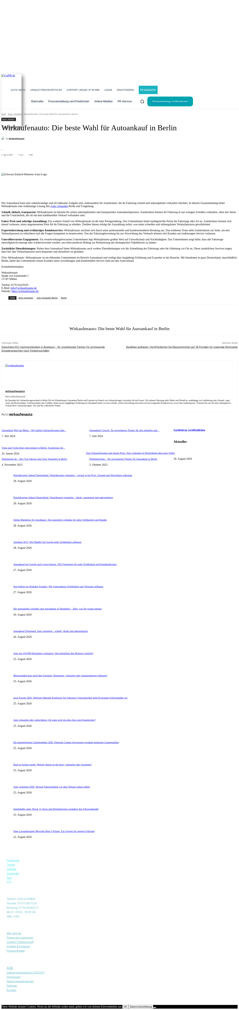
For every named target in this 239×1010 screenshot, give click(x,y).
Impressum (14, 977)
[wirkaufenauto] (3, 138)
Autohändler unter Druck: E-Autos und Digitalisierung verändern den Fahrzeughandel (56, 809)
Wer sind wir (14, 933)
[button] (142, 101)
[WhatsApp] (41, 315)
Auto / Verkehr (8, 119)
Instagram (13, 873)
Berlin (64, 297)
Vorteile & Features (18, 946)
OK (125, 1006)
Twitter (11, 864)
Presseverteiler (16, 950)
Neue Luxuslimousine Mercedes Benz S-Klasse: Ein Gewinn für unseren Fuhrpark (54, 831)
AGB (10, 968)
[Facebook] (6, 315)
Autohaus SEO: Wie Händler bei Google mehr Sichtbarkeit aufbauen (47, 542)
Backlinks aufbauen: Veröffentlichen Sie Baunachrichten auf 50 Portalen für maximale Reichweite (182, 347)
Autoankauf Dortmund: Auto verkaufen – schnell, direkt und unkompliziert (50, 631)
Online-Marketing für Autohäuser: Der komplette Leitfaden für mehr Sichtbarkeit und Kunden (60, 520)
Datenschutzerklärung (141, 1006)
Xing (9, 878)
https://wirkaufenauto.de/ (25, 291)
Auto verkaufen (59, 206)
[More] (85, 164)
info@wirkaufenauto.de (23, 288)
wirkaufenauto (16, 138)
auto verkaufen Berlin (47, 297)
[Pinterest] (29, 315)
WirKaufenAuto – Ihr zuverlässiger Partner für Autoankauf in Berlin (123, 459)
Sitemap (12, 985)
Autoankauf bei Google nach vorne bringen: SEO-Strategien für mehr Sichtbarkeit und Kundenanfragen (65, 564)
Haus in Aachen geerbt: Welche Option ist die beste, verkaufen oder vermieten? (52, 764)
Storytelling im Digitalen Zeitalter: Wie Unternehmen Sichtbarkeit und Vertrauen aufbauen (58, 586)
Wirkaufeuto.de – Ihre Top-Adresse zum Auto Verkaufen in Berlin (34, 459)
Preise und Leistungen (20, 937)
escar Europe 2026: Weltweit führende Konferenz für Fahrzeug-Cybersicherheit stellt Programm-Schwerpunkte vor (70, 698)
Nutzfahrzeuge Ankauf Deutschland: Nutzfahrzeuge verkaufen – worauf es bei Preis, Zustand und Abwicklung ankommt (72, 475)
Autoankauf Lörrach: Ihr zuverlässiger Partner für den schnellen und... (124, 430)
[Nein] (154, 1007)
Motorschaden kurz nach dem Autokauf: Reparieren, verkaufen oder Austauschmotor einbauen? (60, 675)
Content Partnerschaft (20, 942)
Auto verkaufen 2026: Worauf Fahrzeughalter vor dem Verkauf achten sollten (51, 787)
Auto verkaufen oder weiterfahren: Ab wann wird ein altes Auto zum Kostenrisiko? (54, 720)
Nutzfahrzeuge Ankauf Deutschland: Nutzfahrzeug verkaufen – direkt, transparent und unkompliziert (63, 497)
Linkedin (11, 869)
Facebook (13, 860)
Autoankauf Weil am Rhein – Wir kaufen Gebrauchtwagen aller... (34, 430)
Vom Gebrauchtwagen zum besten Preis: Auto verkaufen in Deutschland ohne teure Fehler (130, 453)
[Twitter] (18, 315)
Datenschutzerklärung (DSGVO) (26, 972)
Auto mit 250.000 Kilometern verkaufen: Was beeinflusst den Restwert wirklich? (53, 653)
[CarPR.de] (11, 99)
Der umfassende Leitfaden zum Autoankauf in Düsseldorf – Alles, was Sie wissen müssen (57, 609)
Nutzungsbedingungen (20, 981)
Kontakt (11, 990)
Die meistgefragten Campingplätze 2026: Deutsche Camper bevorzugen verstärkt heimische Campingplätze (66, 742)
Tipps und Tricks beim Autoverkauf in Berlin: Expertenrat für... (33, 448)
